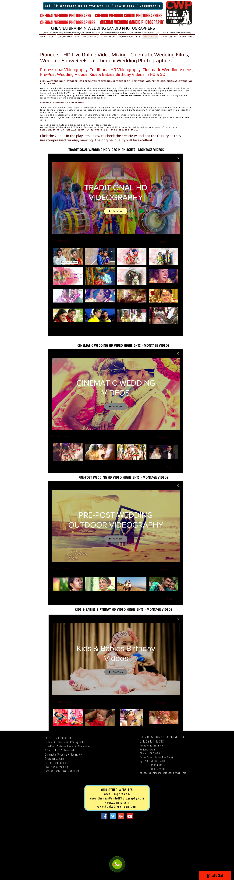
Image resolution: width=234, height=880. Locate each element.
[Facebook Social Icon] (104, 816)
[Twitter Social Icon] (113, 816)
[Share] (177, 158)
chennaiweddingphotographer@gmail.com (163, 772)
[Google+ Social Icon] (121, 816)
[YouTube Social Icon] (130, 816)
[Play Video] (68, 256)
